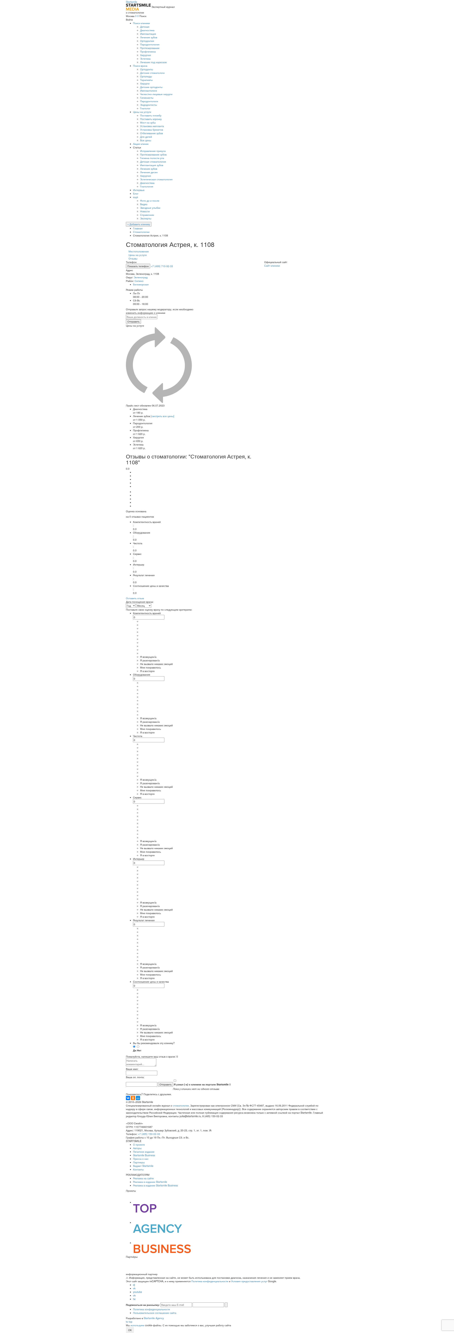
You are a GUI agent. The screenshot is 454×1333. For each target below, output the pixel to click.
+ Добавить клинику (138, 224)
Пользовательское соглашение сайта (154, 1313)
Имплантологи (148, 90)
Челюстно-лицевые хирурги (156, 94)
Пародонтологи (149, 101)
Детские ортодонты (151, 87)
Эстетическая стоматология (156, 179)
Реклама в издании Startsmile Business (155, 1185)
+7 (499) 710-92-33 (162, 266)
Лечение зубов (148, 37)
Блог (135, 193)
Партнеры (139, 1162)
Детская (144, 26)
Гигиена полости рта (152, 158)
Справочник (147, 215)
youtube (137, 1292)
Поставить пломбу (150, 115)
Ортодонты (146, 69)
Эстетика (145, 58)
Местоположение (139, 251)
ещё (135, 197)
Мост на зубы (148, 122)
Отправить (133, 321)
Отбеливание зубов (151, 133)
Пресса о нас (140, 1158)
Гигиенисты (146, 97)
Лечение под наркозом (153, 62)
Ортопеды (146, 76)
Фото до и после (149, 200)
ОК (130, 1330)
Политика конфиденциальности (209, 1281)
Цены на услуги (142, 112)
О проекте (139, 1144)
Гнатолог (145, 108)
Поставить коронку (151, 119)
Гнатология (146, 186)
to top (129, 1321)
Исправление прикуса (153, 151)
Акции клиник (140, 144)
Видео (143, 204)
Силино (139, 281)
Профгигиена (148, 51)
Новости (145, 211)
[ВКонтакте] (128, 1098)
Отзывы (133, 258)
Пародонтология (149, 44)
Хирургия (145, 55)
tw (134, 1299)
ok (134, 1295)
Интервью (139, 190)
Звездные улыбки (150, 207)
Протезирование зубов (153, 154)
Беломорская (141, 284)
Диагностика (147, 30)
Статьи (137, 147)
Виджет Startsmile (143, 1166)
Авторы (137, 1148)
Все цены (145, 140)
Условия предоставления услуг (249, 1281)
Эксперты (145, 218)
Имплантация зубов (151, 165)
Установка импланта (152, 126)
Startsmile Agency (154, 1318)
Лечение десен (149, 172)
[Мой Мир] (138, 1098)
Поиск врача (140, 65)
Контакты (138, 1169)
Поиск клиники (141, 23)
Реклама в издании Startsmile (150, 1182)
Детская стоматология (153, 161)
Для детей (146, 136)
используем (137, 1325)
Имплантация (148, 33)
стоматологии (181, 1105)
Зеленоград (141, 277)
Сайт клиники (272, 265)
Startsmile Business (144, 1155)
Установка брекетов (151, 129)
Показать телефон (138, 266)
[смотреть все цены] (162, 416)
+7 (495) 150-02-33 (149, 1134)
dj (134, 1284)
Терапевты (146, 80)
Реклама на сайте (143, 1178)
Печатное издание (143, 1151)
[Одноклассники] (133, 1098)
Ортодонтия (147, 41)
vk (134, 1288)
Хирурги (145, 83)
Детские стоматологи (152, 73)
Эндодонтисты (148, 104)
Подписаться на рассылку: (143, 1305)
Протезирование (149, 48)
